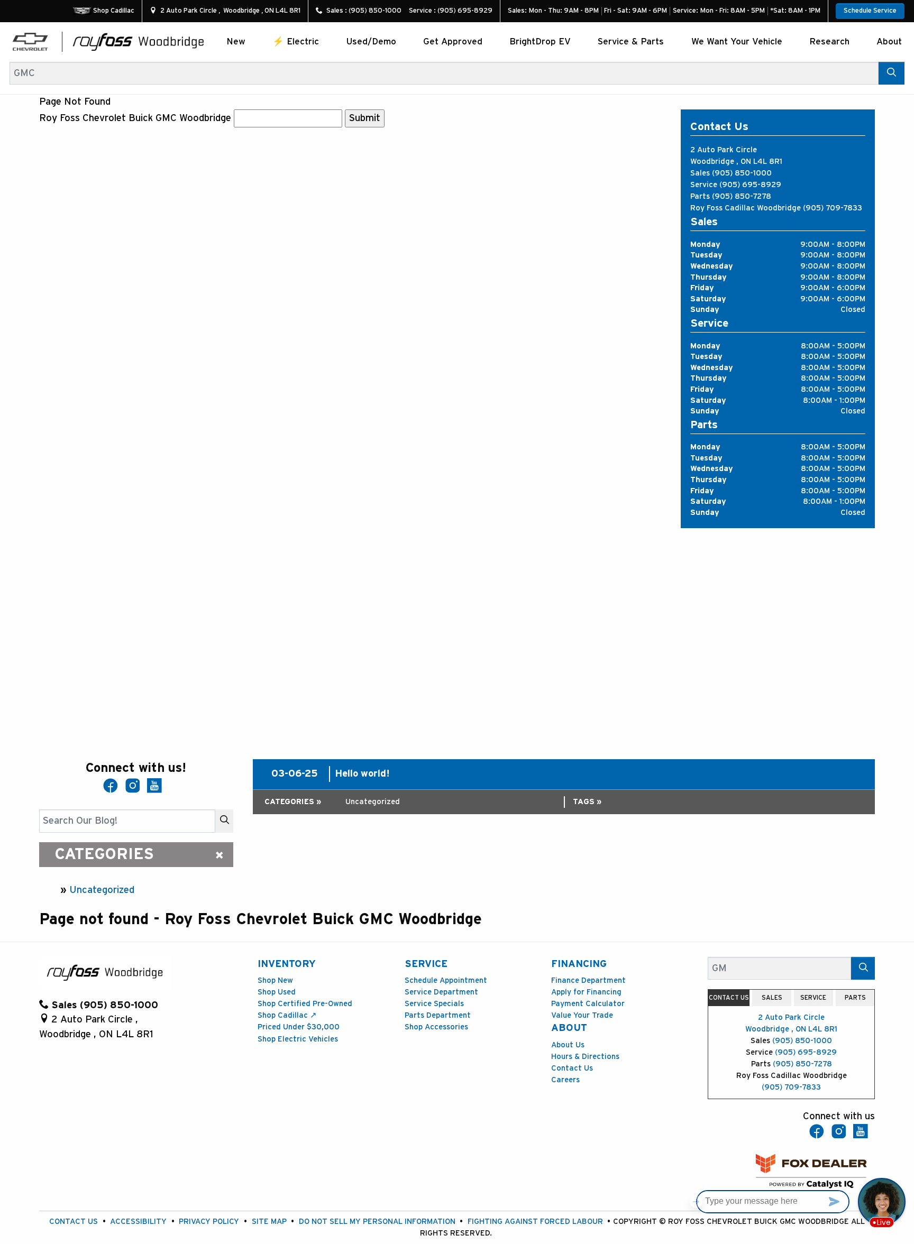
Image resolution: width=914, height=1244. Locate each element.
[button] (236, 42)
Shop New (275, 980)
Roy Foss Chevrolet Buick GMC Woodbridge (135, 118)
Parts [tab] (855, 997)
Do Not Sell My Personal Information (377, 1221)
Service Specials (434, 1004)
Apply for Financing (586, 992)
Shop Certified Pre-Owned (305, 1004)
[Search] (891, 73)
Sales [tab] (772, 997)
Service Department (441, 992)
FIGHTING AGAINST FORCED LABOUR (535, 1221)
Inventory (287, 964)
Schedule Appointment (446, 980)
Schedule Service (870, 10)
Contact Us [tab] (729, 997)
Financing (579, 964)
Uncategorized (101, 890)
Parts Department (438, 1015)
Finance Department (588, 980)
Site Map (269, 1221)
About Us (567, 1045)
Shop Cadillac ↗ (287, 1015)
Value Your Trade (582, 1015)
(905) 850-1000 (742, 173)
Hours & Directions (585, 1057)
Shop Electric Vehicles (298, 1039)
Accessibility (138, 1221)
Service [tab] (813, 997)
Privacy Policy (209, 1221)
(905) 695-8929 (750, 185)
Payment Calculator (588, 1004)
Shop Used (277, 992)
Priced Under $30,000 (299, 1027)
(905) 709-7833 (832, 208)
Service (426, 964)
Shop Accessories (436, 1027)
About (569, 1028)
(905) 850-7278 (741, 196)
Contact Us (572, 1068)
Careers (565, 1080)
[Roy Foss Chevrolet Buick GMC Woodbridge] (138, 41)
